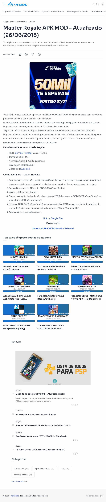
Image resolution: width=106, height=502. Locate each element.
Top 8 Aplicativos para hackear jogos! (36, 414)
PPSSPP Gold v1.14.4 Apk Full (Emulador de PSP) (40, 449)
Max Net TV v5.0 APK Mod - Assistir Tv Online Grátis (43, 425)
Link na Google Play (53, 218)
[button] (93, 4)
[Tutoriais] (19, 411)
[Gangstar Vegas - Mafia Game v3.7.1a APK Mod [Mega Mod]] (87, 283)
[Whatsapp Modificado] (77, 11)
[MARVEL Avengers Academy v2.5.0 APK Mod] (87, 254)
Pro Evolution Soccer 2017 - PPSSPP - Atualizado (41, 436)
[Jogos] (18, 390)
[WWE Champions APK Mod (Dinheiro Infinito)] (53, 254)
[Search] (97, 4)
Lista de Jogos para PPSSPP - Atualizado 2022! (40, 394)
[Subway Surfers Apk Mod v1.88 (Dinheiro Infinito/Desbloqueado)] (19, 254)
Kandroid (15, 496)
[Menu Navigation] (4, 4)
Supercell (25, 169)
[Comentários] (74, 405)
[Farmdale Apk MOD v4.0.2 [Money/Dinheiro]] (53, 283)
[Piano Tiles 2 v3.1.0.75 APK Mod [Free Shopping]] (19, 313)
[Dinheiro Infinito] (31, 11)
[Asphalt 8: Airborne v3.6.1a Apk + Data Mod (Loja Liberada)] (19, 283)
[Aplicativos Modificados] (53, 11)
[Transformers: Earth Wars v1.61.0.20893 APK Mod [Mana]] (53, 313)
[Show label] (19, 481)
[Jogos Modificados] (12, 11)
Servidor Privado (23, 153)
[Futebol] (19, 432)
